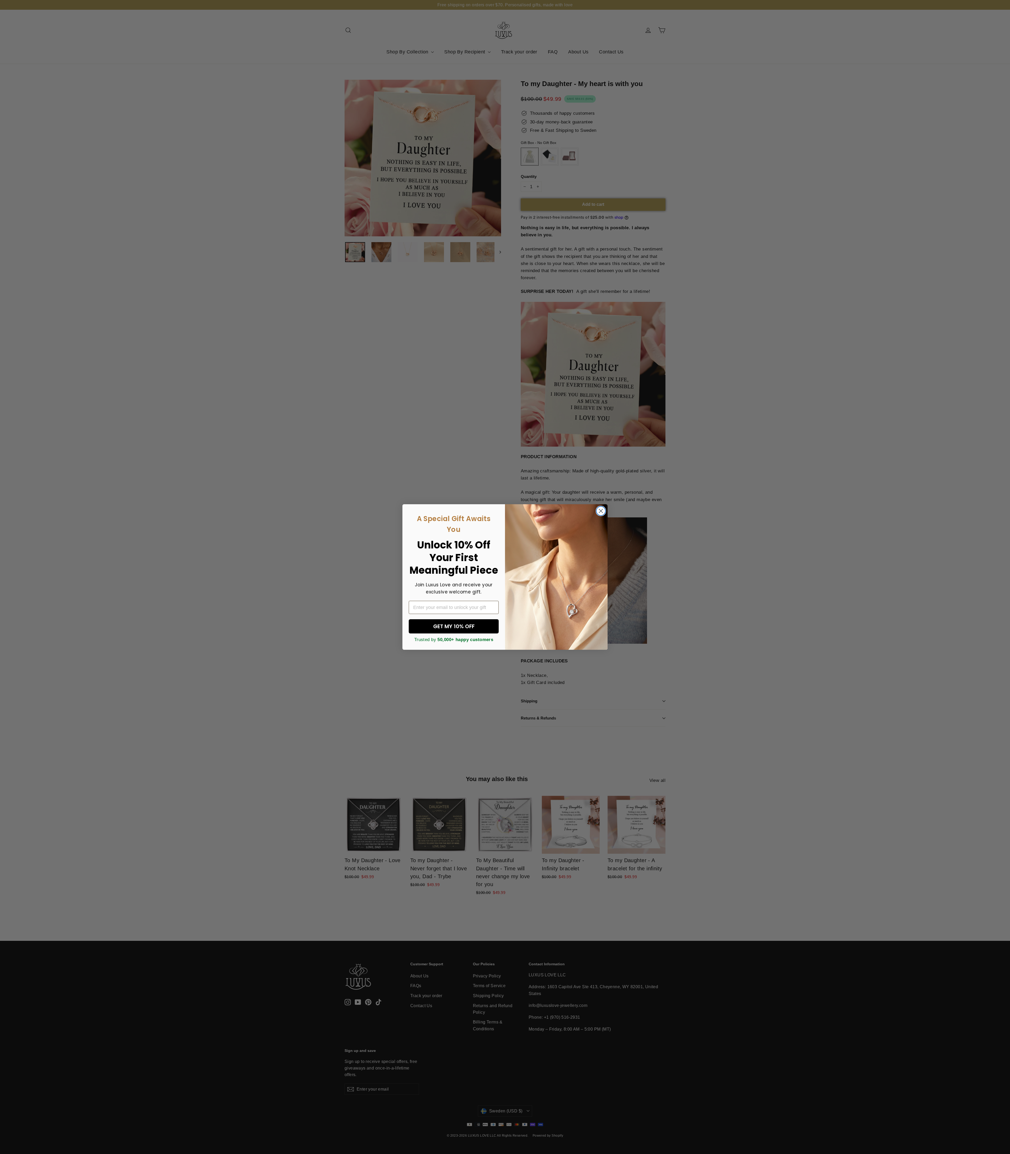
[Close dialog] (600, 511)
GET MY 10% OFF (453, 626)
